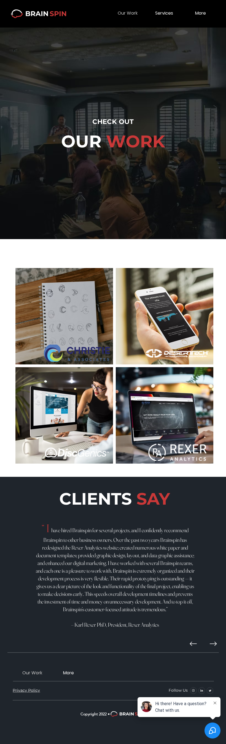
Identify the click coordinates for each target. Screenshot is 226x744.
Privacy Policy (26, 690)
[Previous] (193, 644)
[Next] (213, 644)
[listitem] (64, 316)
